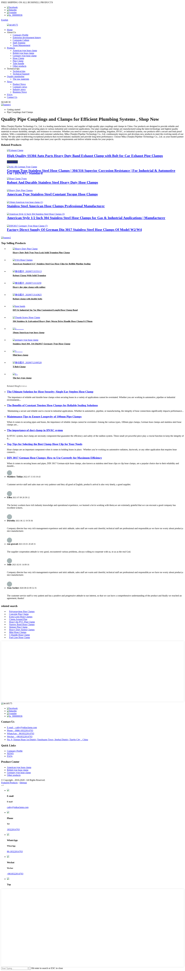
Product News (19, 84)
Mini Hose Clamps (17, 632)
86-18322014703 (15, 851)
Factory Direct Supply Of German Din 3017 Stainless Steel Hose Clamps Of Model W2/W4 (74, 230)
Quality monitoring (15, 76)
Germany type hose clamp (25, 55)
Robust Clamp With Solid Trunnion (29, 275)
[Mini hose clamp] (18, 351)
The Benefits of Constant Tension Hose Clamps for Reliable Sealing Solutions (52, 405)
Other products (19, 66)
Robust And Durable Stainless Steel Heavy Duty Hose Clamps (52, 182)
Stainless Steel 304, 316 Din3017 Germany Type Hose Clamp (41, 344)
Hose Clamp (18, 58)
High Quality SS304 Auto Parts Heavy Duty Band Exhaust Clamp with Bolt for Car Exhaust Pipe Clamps (85, 156)
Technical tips (19, 71)
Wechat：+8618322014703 (19, 736)
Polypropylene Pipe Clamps (22, 611)
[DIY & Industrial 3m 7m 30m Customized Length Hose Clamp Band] (19, 306)
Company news (20, 87)
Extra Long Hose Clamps (20, 616)
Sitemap (23, 782)
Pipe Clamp (18, 61)
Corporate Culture (21, 40)
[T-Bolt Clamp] (27, 362)
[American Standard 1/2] (23, 260)
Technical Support (21, 74)
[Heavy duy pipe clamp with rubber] (27, 283)
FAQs (9, 94)
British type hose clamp (23, 53)
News (9, 81)
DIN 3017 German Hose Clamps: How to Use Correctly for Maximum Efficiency (54, 457)
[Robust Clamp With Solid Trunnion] (27, 271)
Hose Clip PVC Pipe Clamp (22, 622)
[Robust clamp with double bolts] (27, 294)
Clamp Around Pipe (18, 619)
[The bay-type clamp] (15, 374)
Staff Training (19, 42)
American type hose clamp (25, 50)
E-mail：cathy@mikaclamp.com (22, 727)
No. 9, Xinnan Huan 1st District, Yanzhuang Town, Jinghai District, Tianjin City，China (47, 739)
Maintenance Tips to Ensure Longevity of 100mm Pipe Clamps (44, 416)
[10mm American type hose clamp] (18, 328)
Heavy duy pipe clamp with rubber (29, 287)
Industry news (19, 89)
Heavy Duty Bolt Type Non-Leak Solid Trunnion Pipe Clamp (41, 252)
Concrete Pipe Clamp (19, 614)
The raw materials (21, 79)
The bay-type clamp (22, 378)
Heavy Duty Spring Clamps (22, 629)
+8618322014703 (15, 873)
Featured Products (9, 782)
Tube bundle (18, 63)
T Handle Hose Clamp (19, 635)
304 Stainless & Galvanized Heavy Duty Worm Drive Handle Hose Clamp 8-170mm (52, 321)
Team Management (21, 45)
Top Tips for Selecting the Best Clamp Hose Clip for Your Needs (44, 444)
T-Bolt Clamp (19, 366)
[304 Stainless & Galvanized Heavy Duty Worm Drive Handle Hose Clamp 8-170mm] (26, 317)
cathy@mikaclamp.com (17, 807)
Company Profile (20, 35)
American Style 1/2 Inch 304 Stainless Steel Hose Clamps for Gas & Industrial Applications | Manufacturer (86, 218)
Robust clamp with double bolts (27, 299)
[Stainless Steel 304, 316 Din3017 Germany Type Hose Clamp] (25, 340)
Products (11, 48)
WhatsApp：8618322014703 (20, 733)
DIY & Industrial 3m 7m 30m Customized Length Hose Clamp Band (45, 310)
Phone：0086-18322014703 (20, 730)
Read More (12, 162)
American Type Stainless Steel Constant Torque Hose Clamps (52, 194)
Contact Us (12, 97)
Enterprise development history (27, 37)
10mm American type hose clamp (28, 332)
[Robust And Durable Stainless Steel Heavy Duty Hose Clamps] (17, 178)
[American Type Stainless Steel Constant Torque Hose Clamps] (20, 190)
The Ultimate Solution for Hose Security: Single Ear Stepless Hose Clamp (50, 391)
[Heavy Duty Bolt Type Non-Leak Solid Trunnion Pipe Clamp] (25, 249)
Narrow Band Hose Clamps (22, 624)
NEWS (10, 753)
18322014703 (13, 829)
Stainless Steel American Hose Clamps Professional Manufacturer (56, 206)
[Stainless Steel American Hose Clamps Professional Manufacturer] (25, 202)
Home (10, 30)
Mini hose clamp (20, 355)
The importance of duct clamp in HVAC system (35, 430)
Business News (20, 92)
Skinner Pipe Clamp (18, 627)
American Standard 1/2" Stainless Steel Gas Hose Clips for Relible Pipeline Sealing (52, 264)
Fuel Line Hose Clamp (19, 637)
